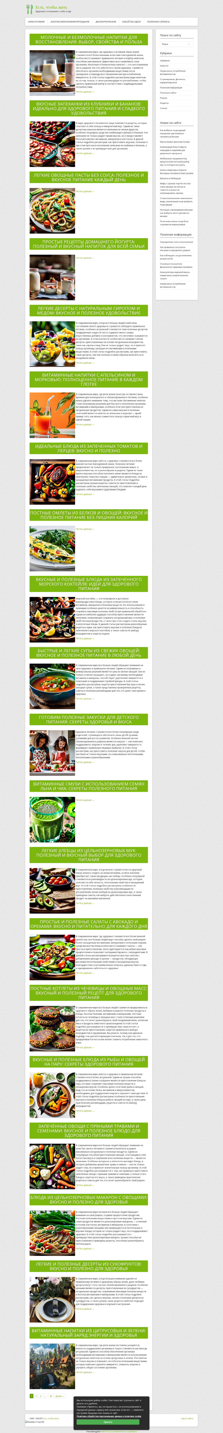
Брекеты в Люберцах (170, 178)
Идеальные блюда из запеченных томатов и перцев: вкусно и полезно (88, 448)
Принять (108, 1422)
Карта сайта (187, 1418)
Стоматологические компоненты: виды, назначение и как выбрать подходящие (176, 201)
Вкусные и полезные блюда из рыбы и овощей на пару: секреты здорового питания (89, 1062)
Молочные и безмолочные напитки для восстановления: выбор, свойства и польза (88, 39)
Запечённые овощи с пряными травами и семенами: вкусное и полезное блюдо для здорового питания (88, 1130)
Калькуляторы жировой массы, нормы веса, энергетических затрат (175, 275)
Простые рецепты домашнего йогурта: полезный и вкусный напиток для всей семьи (89, 244)
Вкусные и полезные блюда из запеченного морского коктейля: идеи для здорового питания (89, 583)
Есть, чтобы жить (51, 7)
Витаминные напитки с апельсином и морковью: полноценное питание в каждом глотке (89, 379)
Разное (163, 98)
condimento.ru (119, 1431)
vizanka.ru (132, 1431)
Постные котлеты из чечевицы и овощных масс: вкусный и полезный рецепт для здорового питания (88, 992)
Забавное (165, 60)
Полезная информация (171, 87)
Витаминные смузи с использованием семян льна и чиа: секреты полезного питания (88, 786)
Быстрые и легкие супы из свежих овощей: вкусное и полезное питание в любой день (88, 653)
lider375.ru (106, 1431)
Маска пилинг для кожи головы (175, 141)
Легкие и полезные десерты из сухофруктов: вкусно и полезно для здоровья (89, 1266)
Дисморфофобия (106, 21)
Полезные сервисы (158, 21)
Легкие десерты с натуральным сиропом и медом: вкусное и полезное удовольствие (88, 310)
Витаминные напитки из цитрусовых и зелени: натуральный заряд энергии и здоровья (89, 1333)
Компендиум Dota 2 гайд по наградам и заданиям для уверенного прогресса (173, 150)
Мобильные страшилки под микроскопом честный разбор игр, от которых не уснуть (174, 161)
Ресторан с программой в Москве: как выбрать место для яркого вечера (176, 213)
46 (51, 1396)
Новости (164, 65)
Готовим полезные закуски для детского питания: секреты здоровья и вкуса (89, 719)
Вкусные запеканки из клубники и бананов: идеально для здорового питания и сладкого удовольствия (89, 108)
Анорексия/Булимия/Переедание (70, 21)
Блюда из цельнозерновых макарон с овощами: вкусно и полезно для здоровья (88, 1199)
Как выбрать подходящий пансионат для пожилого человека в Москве (172, 133)
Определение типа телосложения (176, 242)
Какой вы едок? (131, 21)
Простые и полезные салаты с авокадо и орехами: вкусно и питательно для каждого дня (88, 924)
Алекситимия (36, 21)
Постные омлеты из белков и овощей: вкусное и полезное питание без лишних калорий (89, 515)
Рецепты (164, 103)
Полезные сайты (168, 92)
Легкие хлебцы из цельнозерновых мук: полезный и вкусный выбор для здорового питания (88, 855)
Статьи (163, 108)
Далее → (59, 1396)
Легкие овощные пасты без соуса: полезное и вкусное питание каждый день (89, 177)
